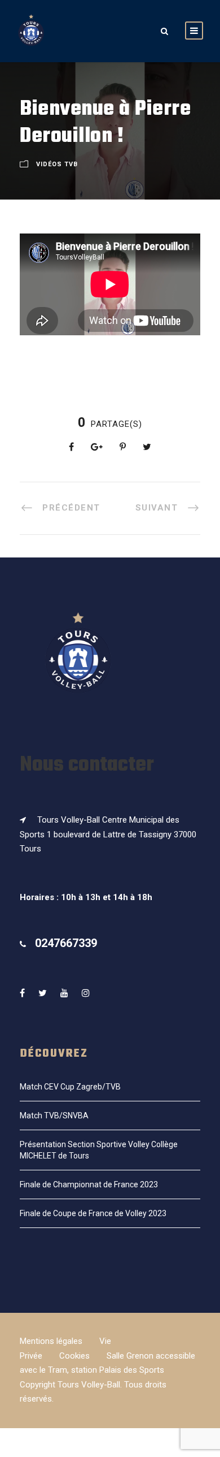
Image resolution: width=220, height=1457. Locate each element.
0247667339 (66, 943)
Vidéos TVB (57, 164)
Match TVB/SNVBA (54, 1115)
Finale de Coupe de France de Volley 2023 (93, 1213)
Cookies (74, 1356)
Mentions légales (51, 1341)
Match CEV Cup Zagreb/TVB (70, 1086)
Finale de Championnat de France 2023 (89, 1184)
